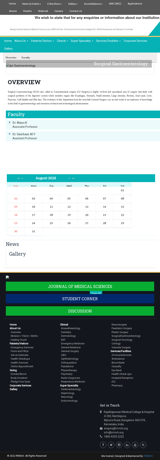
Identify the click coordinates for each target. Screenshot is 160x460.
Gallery (72, 3)
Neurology (67, 396)
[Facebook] (103, 445)
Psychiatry (66, 373)
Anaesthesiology (70, 328)
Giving (13, 370)
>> (73, 178)
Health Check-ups (122, 373)
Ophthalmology (69, 358)
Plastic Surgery (120, 332)
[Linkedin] (127, 445)
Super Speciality (81, 40)
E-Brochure (53, 3)
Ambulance (118, 358)
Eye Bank (117, 370)
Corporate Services (135, 40)
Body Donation (19, 377)
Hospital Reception (122, 377)
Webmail (43, 11)
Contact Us (75, 11)
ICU (114, 381)
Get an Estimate (19, 355)
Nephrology (67, 393)
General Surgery (70, 351)
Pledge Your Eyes (20, 381)
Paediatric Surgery (122, 328)
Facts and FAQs (19, 351)
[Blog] (143, 445)
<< (18, 178)
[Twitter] (111, 445)
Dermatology (68, 335)
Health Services (19, 362)
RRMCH (148, 456)
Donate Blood (18, 373)
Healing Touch (19, 339)
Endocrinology (69, 400)
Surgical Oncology (122, 339)
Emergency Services (22, 347)
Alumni (13, 11)
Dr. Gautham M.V (23, 134)
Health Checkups (20, 358)
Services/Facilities (107, 40)
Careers (58, 11)
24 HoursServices (121, 355)
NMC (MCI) (115, 3)
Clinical (61, 40)
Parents (27, 11)
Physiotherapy (69, 370)
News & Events (30, 3)
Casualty (116, 366)
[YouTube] (135, 445)
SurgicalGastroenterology (126, 335)
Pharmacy (117, 385)
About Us (20, 40)
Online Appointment (22, 366)
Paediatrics (67, 366)
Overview (16, 332)
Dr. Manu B (19, 122)
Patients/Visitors (41, 40)
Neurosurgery (119, 324)
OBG (63, 355)
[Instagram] (119, 445)
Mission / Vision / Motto (24, 335)
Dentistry (66, 332)
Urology (116, 343)
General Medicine (71, 347)
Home (12, 3)
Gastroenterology (71, 389)
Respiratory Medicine (73, 381)
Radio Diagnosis (70, 377)
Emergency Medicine (72, 343)
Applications (135, 3)
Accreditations (92, 3)
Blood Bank (118, 362)
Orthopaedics (68, 362)
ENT (63, 339)
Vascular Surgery (121, 347)
